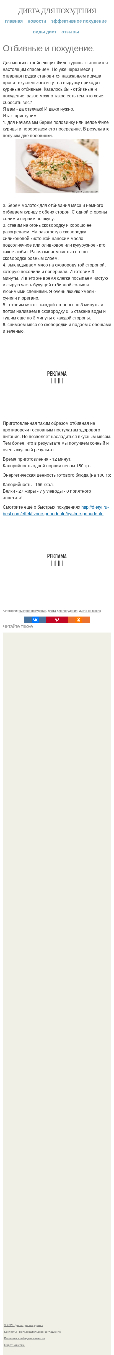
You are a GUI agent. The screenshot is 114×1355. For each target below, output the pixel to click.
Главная (14, 21)
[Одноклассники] (78, 620)
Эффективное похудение (79, 21)
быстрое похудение (32, 610)
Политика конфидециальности (24, 1338)
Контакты (10, 1331)
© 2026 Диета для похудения (23, 1325)
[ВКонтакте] (35, 620)
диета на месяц (90, 610)
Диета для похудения (57, 10)
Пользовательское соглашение (40, 1331)
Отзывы (70, 31)
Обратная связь (14, 1345)
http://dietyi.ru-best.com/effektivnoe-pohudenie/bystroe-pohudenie (56, 510)
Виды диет (44, 31)
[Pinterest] (57, 620)
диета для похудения (62, 610)
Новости (37, 21)
